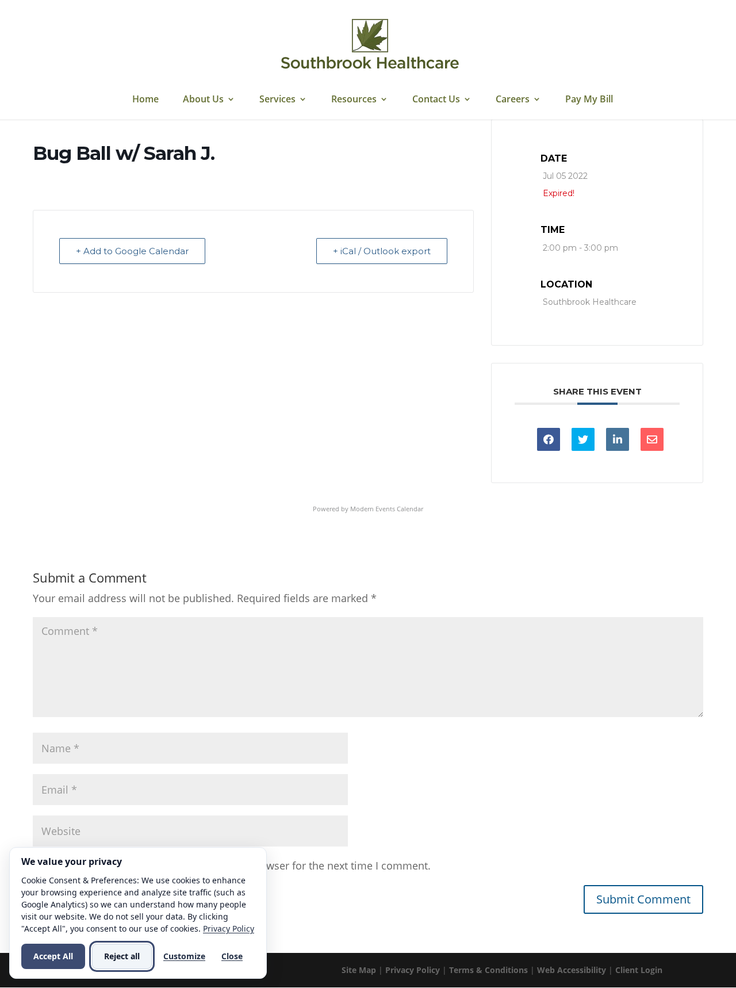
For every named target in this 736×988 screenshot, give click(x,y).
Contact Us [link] (436, 100)
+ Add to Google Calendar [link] (132, 251)
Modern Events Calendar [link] (386, 508)
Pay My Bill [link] (589, 100)
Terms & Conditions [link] (488, 969)
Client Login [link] (638, 969)
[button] (643, 899)
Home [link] (145, 100)
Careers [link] (513, 100)
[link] (370, 45)
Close (232, 956)
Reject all (122, 956)
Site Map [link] (359, 969)
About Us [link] (203, 100)
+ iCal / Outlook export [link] (382, 251)
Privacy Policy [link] (412, 969)
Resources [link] (354, 100)
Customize (184, 956)
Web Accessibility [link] (571, 969)
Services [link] (277, 100)
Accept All (53, 956)
